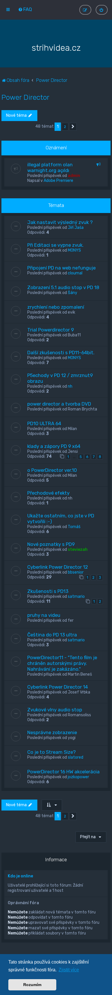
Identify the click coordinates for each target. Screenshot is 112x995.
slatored (75, 757)
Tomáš (74, 526)
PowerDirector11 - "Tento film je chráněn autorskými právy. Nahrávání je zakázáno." (62, 663)
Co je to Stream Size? (51, 752)
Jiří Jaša (76, 227)
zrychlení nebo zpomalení (55, 307)
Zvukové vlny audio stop (54, 710)
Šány (72, 292)
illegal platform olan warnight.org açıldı (50, 167)
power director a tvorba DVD (59, 404)
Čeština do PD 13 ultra (52, 635)
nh (70, 386)
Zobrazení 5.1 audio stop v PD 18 (63, 287)
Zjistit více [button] (69, 969)
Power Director (25, 97)
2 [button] (65, 127)
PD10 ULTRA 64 (44, 423)
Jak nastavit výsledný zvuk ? (60, 222)
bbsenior (76, 572)
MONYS (74, 250)
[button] (73, 127)
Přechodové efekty (48, 493)
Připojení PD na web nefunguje (61, 268)
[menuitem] (25, 9)
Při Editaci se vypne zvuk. (55, 245)
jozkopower (78, 776)
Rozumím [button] (32, 984)
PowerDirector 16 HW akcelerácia (63, 771)
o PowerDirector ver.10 (52, 470)
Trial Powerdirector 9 (50, 330)
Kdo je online (20, 876)
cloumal (75, 273)
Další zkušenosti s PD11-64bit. (60, 352)
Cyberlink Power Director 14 (57, 687)
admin (74, 175)
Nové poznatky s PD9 (51, 544)
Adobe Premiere (58, 180)
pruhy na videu (43, 615)
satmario (76, 596)
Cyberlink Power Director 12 (57, 567)
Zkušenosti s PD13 (47, 591)
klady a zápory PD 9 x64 (53, 446)
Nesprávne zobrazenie (52, 732)
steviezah (78, 549)
